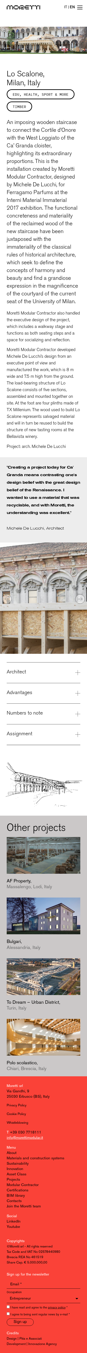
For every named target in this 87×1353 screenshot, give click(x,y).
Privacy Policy (17, 1105)
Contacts (14, 1201)
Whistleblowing (17, 1123)
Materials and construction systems (35, 1158)
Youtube (13, 1227)
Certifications (17, 1190)
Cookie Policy (16, 1114)
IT (65, 7)
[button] (7, 599)
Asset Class (16, 1174)
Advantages (19, 692)
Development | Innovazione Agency (32, 1344)
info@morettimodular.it (25, 1138)
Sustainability (18, 1164)
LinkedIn (14, 1221)
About (12, 1153)
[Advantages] (77, 693)
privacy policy (57, 1307)
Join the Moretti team (24, 1206)
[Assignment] (77, 734)
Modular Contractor (23, 1185)
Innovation (15, 1169)
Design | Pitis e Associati (24, 1339)
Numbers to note (25, 712)
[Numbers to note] (77, 714)
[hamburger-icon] (80, 8)
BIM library (16, 1196)
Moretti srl (15, 1086)
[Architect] (77, 672)
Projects (13, 1180)
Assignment (19, 733)
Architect (16, 671)
